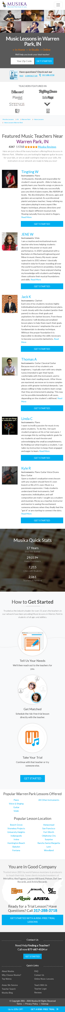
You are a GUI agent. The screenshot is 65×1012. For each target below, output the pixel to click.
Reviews (38, 992)
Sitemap (44, 1004)
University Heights (16, 832)
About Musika (8, 971)
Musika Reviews (47, 146)
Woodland (49, 850)
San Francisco (48, 828)
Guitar (16, 807)
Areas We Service (10, 985)
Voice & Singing (16, 803)
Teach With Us (40, 985)
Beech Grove (16, 824)
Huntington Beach (16, 843)
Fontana (16, 850)
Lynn (49, 846)
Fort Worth (49, 832)
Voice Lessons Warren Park (13, 122)
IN (18, 119)
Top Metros (7, 979)
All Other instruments (48, 800)
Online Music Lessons (44, 979)
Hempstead (48, 824)
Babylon (16, 846)
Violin (16, 811)
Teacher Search (9, 989)
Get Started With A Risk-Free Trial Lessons (32, 920)
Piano (16, 800)
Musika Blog (7, 993)
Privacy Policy (31, 1004)
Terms (19, 1004)
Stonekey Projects (16, 828)
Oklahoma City (49, 835)
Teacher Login (40, 989)
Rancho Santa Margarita (48, 843)
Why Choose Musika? (11, 975)
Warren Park (26, 119)
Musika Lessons (8, 119)
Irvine (16, 839)
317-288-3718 (48, 75)
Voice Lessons (39, 119)
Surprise (49, 839)
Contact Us (39, 975)
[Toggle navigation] (58, 5)
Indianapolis (16, 835)
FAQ (21, 76)
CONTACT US (31, 76)
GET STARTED (44, 61)
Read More (26, 217)
